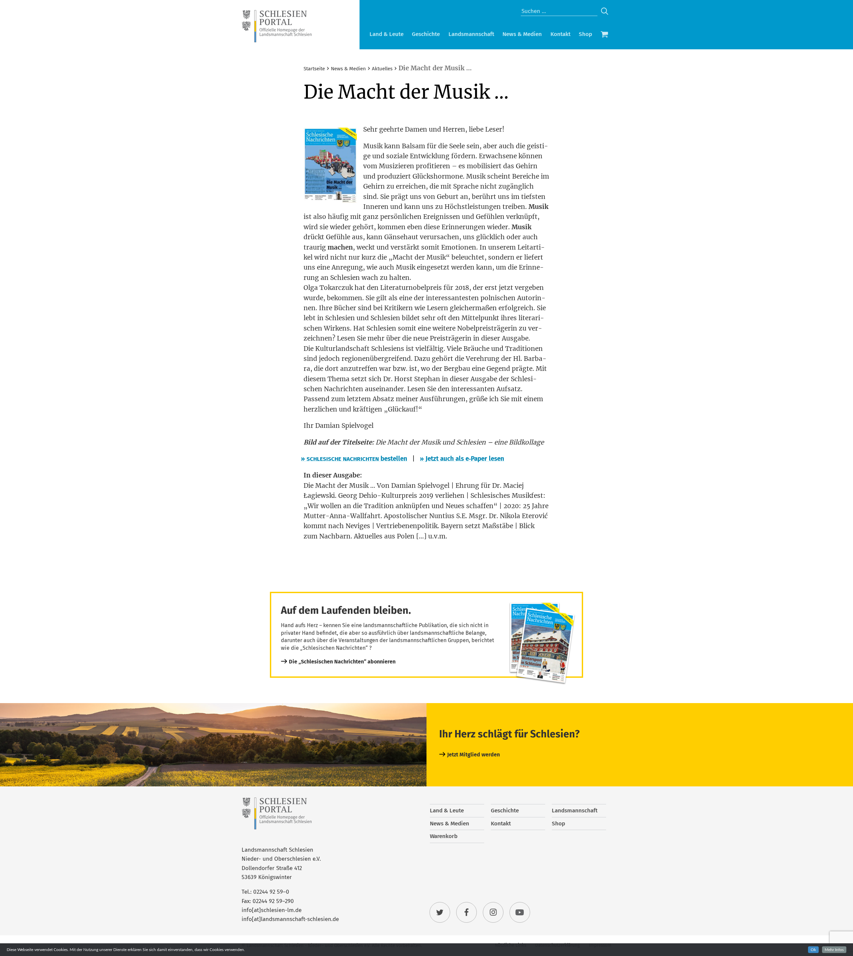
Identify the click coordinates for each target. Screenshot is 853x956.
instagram (493, 912)
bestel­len (355, 459)
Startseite (314, 69)
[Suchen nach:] (559, 11)
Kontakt (560, 34)
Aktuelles (382, 69)
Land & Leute (387, 34)
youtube (519, 912)
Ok (813, 950)
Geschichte (426, 34)
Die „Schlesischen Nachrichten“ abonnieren (342, 661)
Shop (585, 34)
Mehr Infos (834, 950)
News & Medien (522, 34)
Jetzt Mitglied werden (473, 754)
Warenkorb (604, 35)
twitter (439, 912)
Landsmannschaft (471, 34)
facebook (466, 912)
